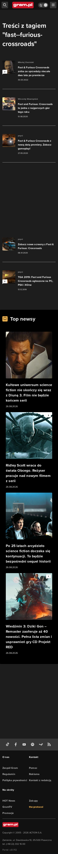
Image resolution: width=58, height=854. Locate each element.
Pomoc (33, 768)
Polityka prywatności (14, 780)
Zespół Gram (10, 768)
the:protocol (36, 807)
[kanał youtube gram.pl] (24, 744)
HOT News (8, 801)
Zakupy (33, 801)
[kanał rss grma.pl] (49, 744)
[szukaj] (5, 5)
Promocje (8, 813)
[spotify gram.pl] (33, 744)
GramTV (7, 807)
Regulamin (8, 774)
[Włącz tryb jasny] (43, 5)
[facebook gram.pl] (16, 744)
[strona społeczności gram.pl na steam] (41, 744)
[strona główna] (23, 5)
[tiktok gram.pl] (8, 744)
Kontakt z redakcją (40, 780)
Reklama (34, 774)
